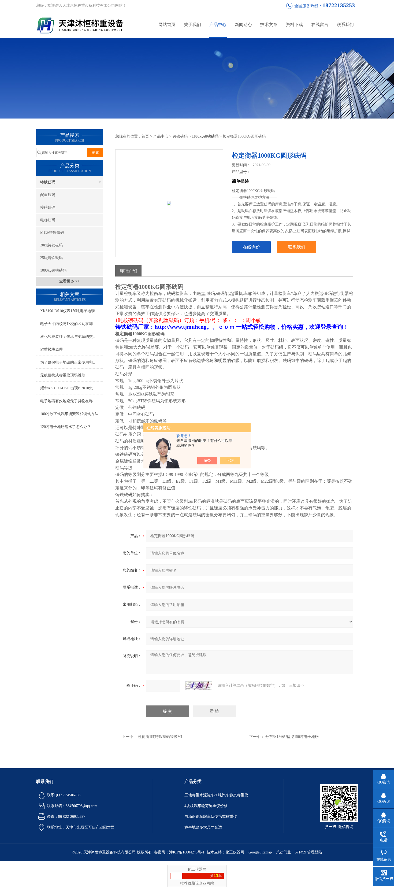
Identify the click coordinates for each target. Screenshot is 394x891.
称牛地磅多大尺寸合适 (203, 827)
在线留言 (319, 24)
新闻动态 (243, 24)
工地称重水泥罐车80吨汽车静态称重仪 (216, 795)
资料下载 (294, 24)
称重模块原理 (51, 349)
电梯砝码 (47, 220)
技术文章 (268, 24)
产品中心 (217, 24)
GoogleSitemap (260, 852)
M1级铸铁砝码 (52, 233)
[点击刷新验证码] (198, 685)
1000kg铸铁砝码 (53, 270)
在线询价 (251, 247)
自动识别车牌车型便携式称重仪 (210, 817)
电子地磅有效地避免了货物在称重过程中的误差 (71, 401)
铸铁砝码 (47, 182)
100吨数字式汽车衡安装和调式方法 (69, 414)
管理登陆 (314, 852)
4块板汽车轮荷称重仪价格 (206, 806)
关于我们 (192, 24)
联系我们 (345, 24)
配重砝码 (47, 195)
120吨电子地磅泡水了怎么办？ (65, 427)
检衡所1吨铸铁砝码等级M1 (160, 737)
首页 (145, 136)
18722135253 (338, 5)
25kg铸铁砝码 (51, 258)
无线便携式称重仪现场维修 (62, 375)
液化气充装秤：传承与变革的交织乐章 (71, 337)
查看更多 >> (69, 281)
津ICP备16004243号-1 (187, 852)
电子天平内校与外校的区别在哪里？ (70, 324)
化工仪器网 (234, 852)
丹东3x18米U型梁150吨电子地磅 (292, 737)
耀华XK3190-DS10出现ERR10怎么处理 (71, 388)
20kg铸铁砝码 (51, 245)
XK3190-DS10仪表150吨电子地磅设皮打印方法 (71, 311)
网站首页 (167, 24)
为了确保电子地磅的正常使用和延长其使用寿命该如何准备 (71, 362)
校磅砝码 (47, 207)
